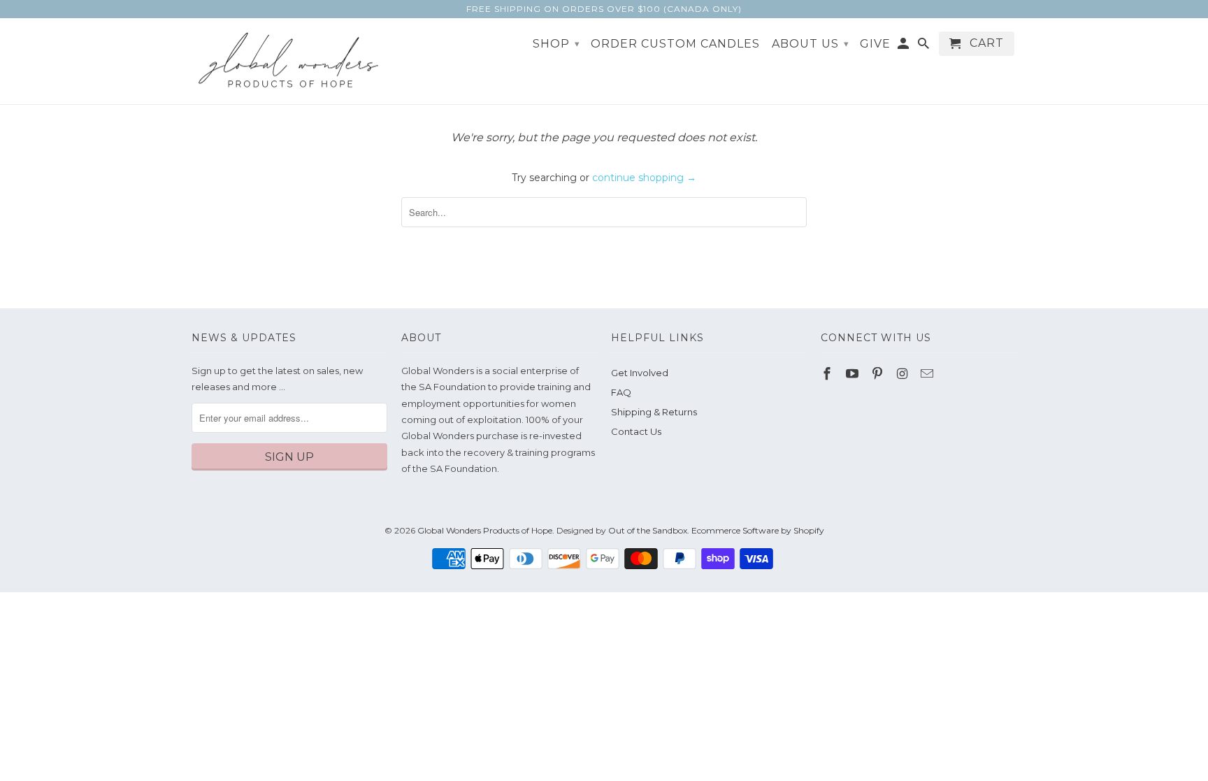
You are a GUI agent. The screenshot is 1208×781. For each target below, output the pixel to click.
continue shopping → (644, 177)
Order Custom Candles (675, 44)
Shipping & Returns (654, 411)
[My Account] (904, 46)
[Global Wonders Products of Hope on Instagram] (903, 374)
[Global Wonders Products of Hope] (289, 61)
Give (875, 44)
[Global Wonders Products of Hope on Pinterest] (878, 374)
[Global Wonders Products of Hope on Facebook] (828, 374)
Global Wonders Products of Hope (484, 530)
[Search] (924, 46)
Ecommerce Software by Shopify (757, 530)
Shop (556, 43)
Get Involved (639, 372)
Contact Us (636, 431)
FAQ (621, 392)
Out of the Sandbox (647, 530)
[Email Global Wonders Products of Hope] (928, 374)
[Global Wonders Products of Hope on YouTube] (853, 374)
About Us (810, 43)
